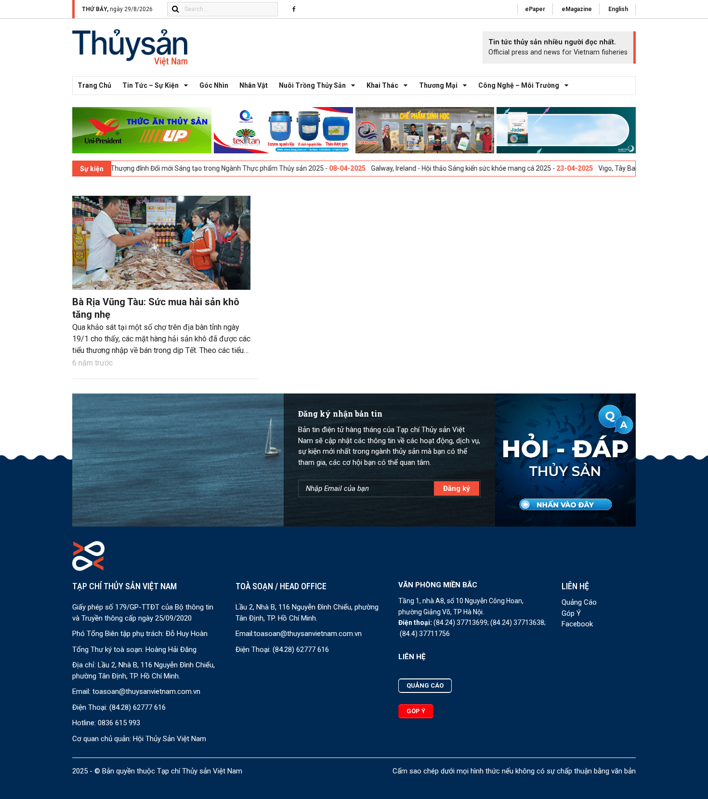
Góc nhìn (213, 85)
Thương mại (438, 85)
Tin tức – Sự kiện (150, 85)
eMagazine (577, 9)
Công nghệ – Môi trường (518, 85)
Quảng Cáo (579, 602)
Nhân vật (253, 85)
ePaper (535, 9)
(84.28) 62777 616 (137, 707)
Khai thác (382, 85)
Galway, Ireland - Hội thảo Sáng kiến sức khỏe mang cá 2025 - (434, 168)
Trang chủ (94, 85)
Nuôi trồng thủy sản (312, 85)
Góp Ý (571, 613)
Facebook (577, 624)
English (618, 9)
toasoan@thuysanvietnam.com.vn (146, 691)
